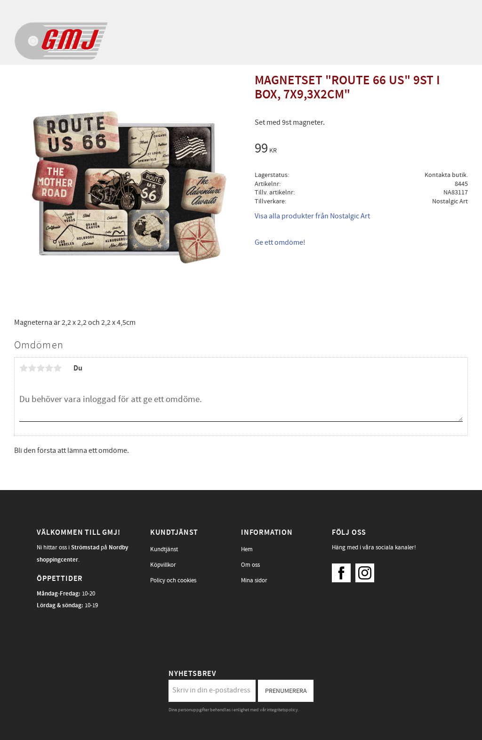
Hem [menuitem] (247, 549)
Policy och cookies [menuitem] (173, 580)
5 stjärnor (57, 368)
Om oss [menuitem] (250, 565)
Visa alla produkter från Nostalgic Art (312, 216)
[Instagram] (367, 570)
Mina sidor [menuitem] (254, 580)
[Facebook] (343, 570)
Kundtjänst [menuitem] (164, 549)
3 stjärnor (40, 368)
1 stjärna (23, 368)
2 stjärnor (32, 368)
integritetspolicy (282, 710)
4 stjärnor (49, 368)
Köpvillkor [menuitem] (163, 565)
